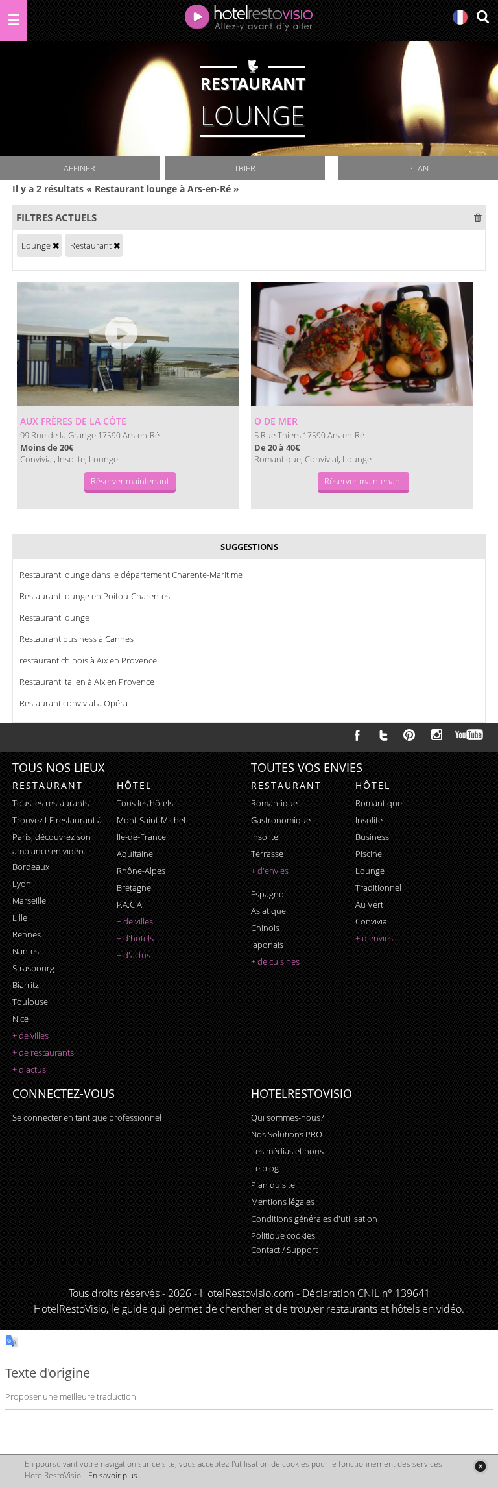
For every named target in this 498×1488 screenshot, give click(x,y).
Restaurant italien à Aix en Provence (86, 682)
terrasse (267, 854)
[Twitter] (383, 735)
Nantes (25, 951)
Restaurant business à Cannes (76, 639)
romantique (274, 803)
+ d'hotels (135, 938)
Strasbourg (33, 968)
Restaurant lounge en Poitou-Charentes (94, 596)
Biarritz (25, 985)
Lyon (21, 883)
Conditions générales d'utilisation (314, 1218)
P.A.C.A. (130, 904)
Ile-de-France (141, 837)
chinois (265, 928)
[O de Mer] (362, 344)
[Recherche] (482, 17)
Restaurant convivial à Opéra (73, 703)
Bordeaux (30, 867)
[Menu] (13, 20)
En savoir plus (112, 1475)
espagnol (268, 894)
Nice (20, 1018)
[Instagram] (436, 736)
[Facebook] (357, 735)
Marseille (29, 900)
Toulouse (30, 1002)
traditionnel (378, 887)
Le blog (265, 1168)
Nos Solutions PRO (286, 1134)
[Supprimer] (56, 245)
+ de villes (30, 1035)
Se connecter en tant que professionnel (86, 1117)
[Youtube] (470, 735)
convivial (372, 921)
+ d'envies (270, 870)
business (372, 837)
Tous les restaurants (50, 803)
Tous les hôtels (145, 803)
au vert (369, 904)
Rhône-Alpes (141, 870)
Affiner (79, 168)
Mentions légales (282, 1202)
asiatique (268, 911)
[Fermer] (480, 1466)
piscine (368, 854)
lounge (370, 870)
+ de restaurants (43, 1052)
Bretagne (134, 887)
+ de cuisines (275, 961)
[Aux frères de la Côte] (128, 344)
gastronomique (281, 820)
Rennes (26, 934)
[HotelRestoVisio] (249, 20)
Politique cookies (283, 1235)
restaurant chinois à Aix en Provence (88, 660)
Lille (19, 917)
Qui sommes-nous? (287, 1117)
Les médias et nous (287, 1151)
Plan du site (273, 1185)
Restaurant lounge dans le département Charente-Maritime (131, 574)
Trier (244, 168)
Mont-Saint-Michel (151, 820)
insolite (264, 837)
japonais (267, 944)
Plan (418, 168)
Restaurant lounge (54, 617)
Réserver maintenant (130, 481)
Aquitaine (135, 854)
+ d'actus (29, 1069)
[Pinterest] (409, 735)
